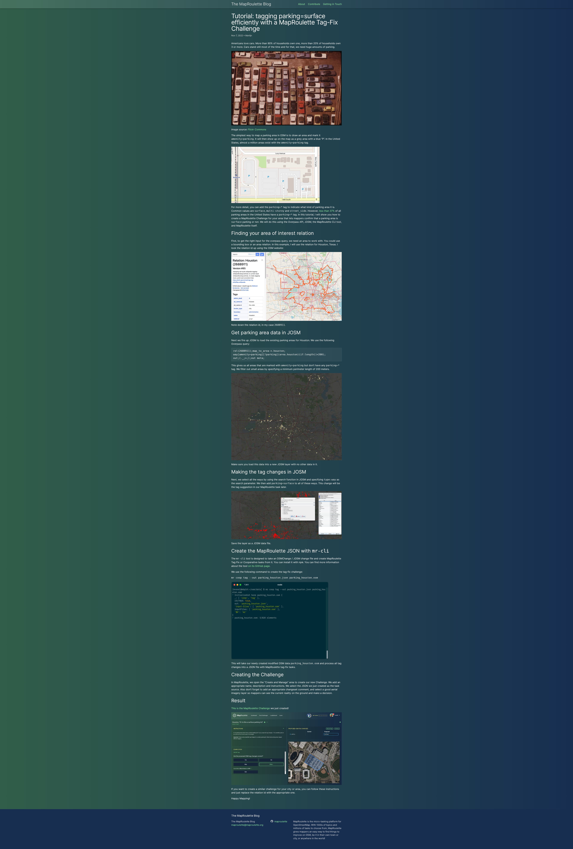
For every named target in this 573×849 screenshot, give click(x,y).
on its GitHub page (259, 565)
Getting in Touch (332, 4)
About (301, 4)
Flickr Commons (257, 129)
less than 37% (327, 210)
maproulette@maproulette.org (247, 824)
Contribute (314, 4)
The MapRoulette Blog (251, 4)
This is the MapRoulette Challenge (250, 708)
